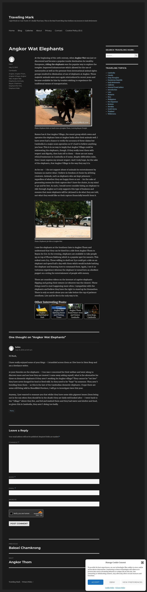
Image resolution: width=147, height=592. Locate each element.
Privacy (48, 31)
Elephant (17, 83)
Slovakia (111, 107)
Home (12, 31)
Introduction (112, 90)
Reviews (111, 104)
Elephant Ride (14, 88)
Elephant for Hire (15, 86)
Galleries (29, 31)
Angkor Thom (20, 74)
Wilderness (112, 114)
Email (12, 488)
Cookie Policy (109, 588)
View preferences (132, 582)
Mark (11, 64)
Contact (58, 31)
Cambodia (13, 70)
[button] (142, 562)
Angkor (11, 74)
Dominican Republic (115, 80)
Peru (109, 97)
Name (12, 477)
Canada (110, 75)
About (39, 31)
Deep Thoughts (113, 78)
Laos (109, 92)
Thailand (111, 111)
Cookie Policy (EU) (74, 31)
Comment (14, 442)
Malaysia (111, 95)
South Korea (112, 109)
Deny (112, 582)
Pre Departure (113, 102)
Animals (20, 81)
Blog (20, 31)
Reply (12, 411)
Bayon (11, 83)
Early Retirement (114, 83)
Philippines (112, 99)
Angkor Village (14, 76)
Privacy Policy (120, 588)
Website (13, 499)
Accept (95, 582)
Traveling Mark (21, 17)
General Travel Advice (116, 87)
